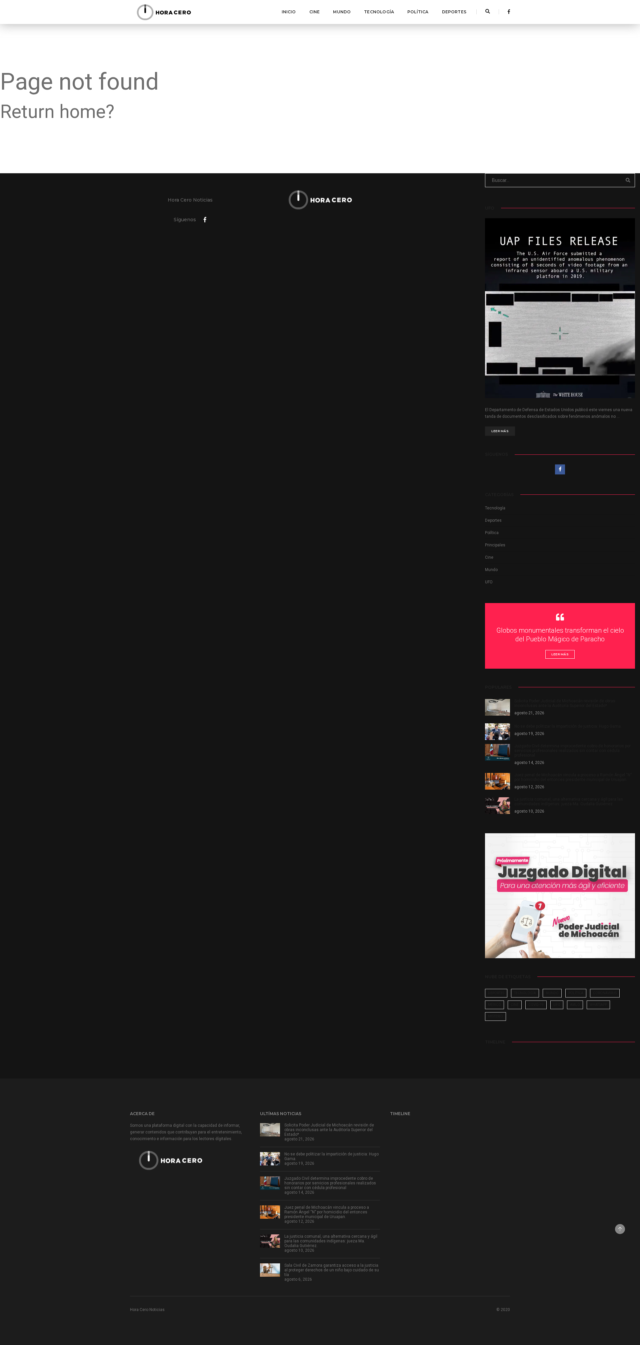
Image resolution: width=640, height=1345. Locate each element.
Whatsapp (598, 1005)
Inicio (289, 11)
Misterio (495, 1016)
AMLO (575, 1005)
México (494, 1005)
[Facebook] (507, 11)
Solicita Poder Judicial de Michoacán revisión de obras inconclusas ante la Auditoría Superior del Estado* (329, 1130)
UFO (489, 582)
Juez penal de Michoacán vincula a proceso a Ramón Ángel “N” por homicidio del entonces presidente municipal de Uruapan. (326, 1212)
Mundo (342, 11)
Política (417, 11)
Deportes (454, 11)
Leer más (500, 431)
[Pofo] (163, 12)
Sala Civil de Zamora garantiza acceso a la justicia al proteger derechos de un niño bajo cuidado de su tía (331, 1270)
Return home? (57, 111)
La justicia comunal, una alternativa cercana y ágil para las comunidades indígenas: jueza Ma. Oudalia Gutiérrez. (330, 1241)
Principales (495, 545)
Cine (314, 11)
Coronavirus (605, 993)
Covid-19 (536, 1005)
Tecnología (379, 11)
